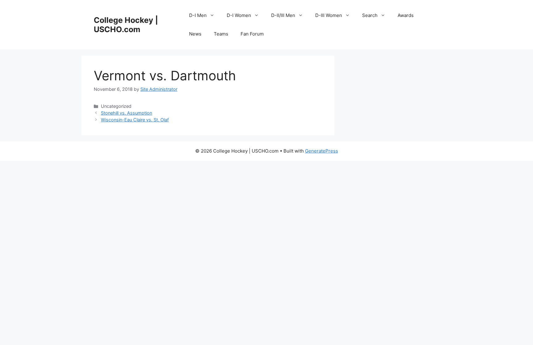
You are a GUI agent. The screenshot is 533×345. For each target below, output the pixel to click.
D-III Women (328, 15)
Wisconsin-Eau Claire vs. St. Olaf (135, 119)
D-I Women (239, 15)
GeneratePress (321, 151)
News (195, 34)
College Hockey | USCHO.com (126, 24)
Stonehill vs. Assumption (126, 113)
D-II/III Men (283, 15)
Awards (406, 15)
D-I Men (198, 15)
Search (370, 15)
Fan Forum (252, 34)
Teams (221, 34)
